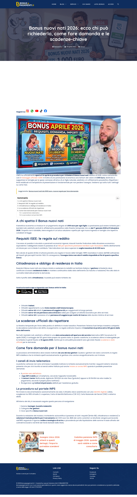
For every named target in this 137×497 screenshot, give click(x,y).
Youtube (92, 476)
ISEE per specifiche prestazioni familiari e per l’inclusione (80, 246)
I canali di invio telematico (30, 213)
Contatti (55, 472)
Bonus (83, 47)
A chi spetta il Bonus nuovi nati (29, 201)
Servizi (73, 4)
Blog (62, 4)
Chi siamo (86, 4)
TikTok (92, 478)
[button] (118, 4)
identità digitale (100, 392)
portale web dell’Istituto (31, 373)
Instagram (93, 474)
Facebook (93, 472)
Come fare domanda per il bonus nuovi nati (35, 211)
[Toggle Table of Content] (117, 198)
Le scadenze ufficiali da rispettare (31, 208)
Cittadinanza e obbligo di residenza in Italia (35, 206)
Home (54, 4)
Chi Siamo (56, 476)
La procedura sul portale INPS (32, 215)
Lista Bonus (99, 4)
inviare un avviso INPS (78, 366)
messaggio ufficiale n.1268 (31, 178)
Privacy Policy (57, 478)
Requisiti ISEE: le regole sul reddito (31, 203)
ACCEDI (111, 4)
